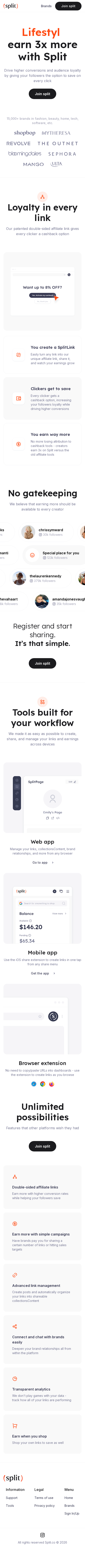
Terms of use (43, 1510)
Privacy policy (44, 1518)
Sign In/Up (72, 1525)
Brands (46, 6)
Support (11, 1510)
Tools (10, 1518)
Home (69, 1510)
